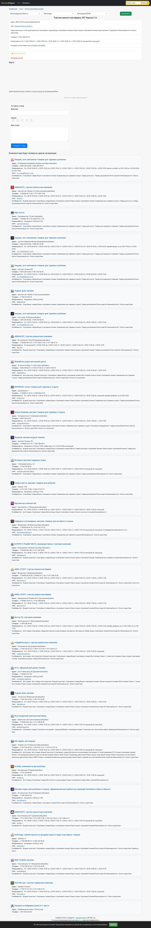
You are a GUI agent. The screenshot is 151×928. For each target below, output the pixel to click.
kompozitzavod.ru (23, 727)
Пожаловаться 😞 (17, 58)
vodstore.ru (21, 398)
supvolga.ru (21, 846)
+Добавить (26, 3)
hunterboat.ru (21, 800)
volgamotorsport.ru (23, 654)
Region (8, 3)
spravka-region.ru (81, 918)
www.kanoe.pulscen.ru (24, 532)
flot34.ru (19, 198)
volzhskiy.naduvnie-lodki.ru (25, 471)
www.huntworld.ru (23, 224)
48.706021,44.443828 (38, 45)
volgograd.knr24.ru (23, 423)
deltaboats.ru (21, 555)
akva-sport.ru (21, 580)
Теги (18, 3)
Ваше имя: (14, 109)
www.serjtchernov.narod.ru (23, 26)
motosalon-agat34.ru (24, 679)
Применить (125, 14)
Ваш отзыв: (15, 125)
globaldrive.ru (21, 373)
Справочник (13, 9)
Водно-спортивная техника (34, 9)
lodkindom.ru (21, 302)
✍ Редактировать (18, 53)
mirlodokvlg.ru (21, 871)
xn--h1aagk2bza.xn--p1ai (25, 173)
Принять (113, 924)
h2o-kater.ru (21, 894)
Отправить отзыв (19, 146)
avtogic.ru (20, 777)
